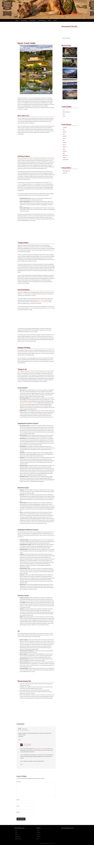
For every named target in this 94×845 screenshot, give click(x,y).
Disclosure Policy (18, 838)
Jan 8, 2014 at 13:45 (27, 745)
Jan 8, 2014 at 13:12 (25, 730)
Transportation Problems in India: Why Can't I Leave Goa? (70, 87)
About (16, 832)
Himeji (43, 184)
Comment (19, 781)
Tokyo (50, 182)
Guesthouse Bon (48, 308)
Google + (38, 834)
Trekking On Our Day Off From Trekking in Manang (69, 98)
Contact (16, 834)
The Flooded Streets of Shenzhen (70, 66)
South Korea (65, 155)
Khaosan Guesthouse (43, 301)
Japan (29, 98)
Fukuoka (34, 184)
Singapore (65, 151)
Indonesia (65, 136)
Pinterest (38, 836)
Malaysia (64, 142)
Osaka (22, 109)
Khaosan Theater (40, 300)
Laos (64, 109)
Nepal (64, 149)
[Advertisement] (36, 32)
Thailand (64, 157)
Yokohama (20, 184)
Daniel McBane (26, 744)
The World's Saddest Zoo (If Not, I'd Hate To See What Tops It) (70, 56)
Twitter (38, 830)
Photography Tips (66, 170)
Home (16, 830)
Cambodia (65, 127)
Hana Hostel (30, 308)
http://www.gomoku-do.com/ (39, 748)
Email (18, 806)
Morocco (64, 144)
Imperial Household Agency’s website (29, 402)
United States (65, 159)
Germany (64, 131)
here (22, 381)
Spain (64, 153)
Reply (19, 739)
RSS (37, 838)
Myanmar (64, 146)
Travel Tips (65, 173)
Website (18, 812)
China (64, 114)
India (64, 134)
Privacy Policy (17, 836)
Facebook (38, 832)
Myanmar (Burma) (66, 112)
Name (18, 799)
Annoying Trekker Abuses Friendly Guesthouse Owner (70, 77)
